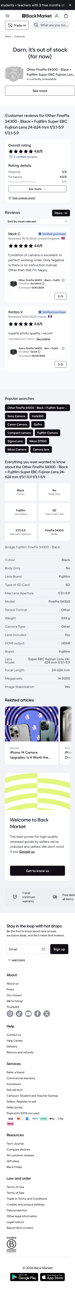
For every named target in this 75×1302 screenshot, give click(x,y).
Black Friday (14, 1167)
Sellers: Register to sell (21, 1101)
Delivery (12, 1046)
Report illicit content (20, 1228)
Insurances (14, 1084)
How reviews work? (23, 197)
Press (10, 989)
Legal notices (15, 1222)
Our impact (14, 995)
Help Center (15, 1040)
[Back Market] (37, 16)
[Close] (70, 5)
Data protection (17, 1210)
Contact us (14, 1035)
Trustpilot (13, 1007)
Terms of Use (15, 1187)
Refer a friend (15, 1072)
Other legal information (22, 1216)
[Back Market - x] (46, 1013)
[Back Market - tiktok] (19, 1013)
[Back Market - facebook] (37, 1013)
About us (13, 983)
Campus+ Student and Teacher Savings (32, 1096)
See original (43, 338)
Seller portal (14, 1107)
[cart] (66, 16)
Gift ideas (13, 1161)
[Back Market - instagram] (10, 1013)
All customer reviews (20, 1155)
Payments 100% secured (23, 1113)
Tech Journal (15, 1143)
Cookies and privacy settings (26, 1204)
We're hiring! (15, 1001)
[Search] (36, 25)
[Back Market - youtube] (28, 1013)
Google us (27, 851)
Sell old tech (15, 1090)
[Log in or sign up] (56, 16)
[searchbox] (54, 25)
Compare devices (18, 1149)
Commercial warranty (21, 1078)
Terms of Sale (15, 1193)
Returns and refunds (20, 1052)
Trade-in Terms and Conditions (27, 1198)
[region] (37, 736)
